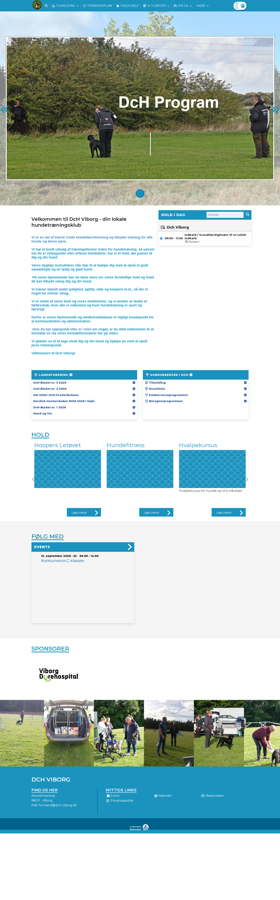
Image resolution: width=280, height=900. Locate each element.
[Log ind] (242, 6)
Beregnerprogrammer (165, 401)
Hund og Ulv (42, 413)
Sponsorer (50, 648)
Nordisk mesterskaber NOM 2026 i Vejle (64, 401)
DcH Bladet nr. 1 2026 (49, 407)
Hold (40, 434)
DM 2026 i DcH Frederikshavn (56, 395)
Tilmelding (157, 382)
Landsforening (53, 375)
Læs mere (79, 512)
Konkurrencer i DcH (169, 375)
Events (42, 547)
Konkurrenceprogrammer (168, 395)
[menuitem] (37, 5)
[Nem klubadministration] (140, 829)
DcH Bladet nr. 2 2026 (49, 388)
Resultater (156, 388)
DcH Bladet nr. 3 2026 (49, 382)
